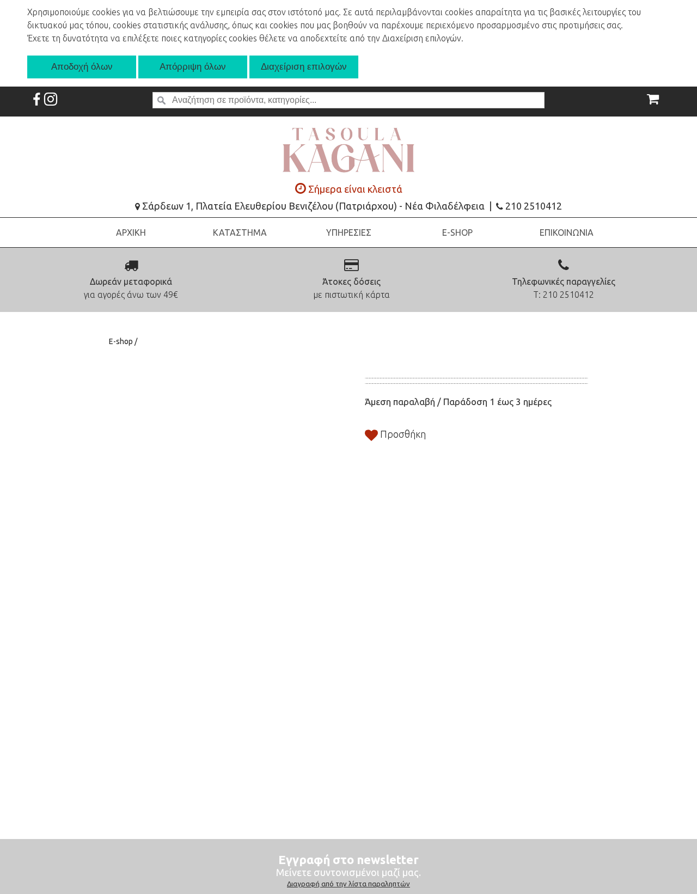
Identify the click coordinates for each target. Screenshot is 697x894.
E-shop (121, 341)
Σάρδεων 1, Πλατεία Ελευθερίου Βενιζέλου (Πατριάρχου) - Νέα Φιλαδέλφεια (312, 205)
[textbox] (348, 100)
